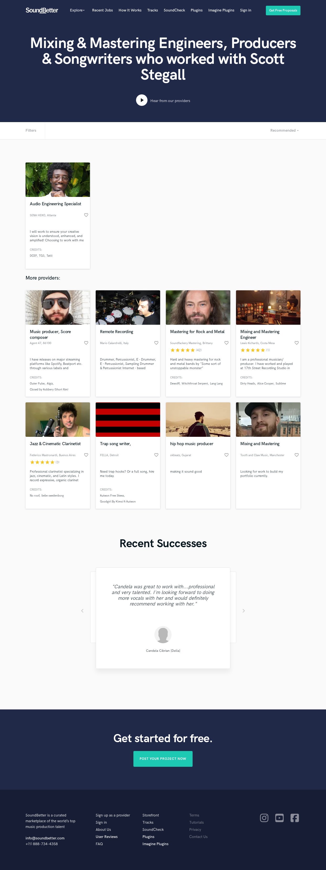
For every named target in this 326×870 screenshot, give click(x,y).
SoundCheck (174, 10)
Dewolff (174, 383)
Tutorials (196, 822)
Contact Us (198, 837)
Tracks (152, 10)
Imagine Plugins (221, 10)
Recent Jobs (102, 10)
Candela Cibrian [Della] (163, 651)
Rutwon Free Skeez (112, 495)
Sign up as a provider (113, 815)
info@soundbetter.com (45, 838)
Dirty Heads (247, 383)
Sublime (281, 383)
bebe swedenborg (53, 495)
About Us (103, 829)
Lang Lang (216, 383)
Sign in (245, 10)
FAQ (99, 844)
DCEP (33, 256)
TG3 (41, 256)
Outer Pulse (37, 383)
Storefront (150, 815)
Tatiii (50, 256)
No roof (34, 495)
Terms (194, 815)
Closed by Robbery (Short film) (49, 389)
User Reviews (107, 837)
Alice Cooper (265, 383)
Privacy (195, 829)
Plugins (197, 10)
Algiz (50, 383)
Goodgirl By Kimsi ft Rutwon (118, 501)
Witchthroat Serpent (195, 383)
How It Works (130, 10)
